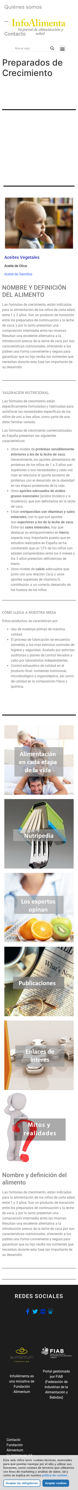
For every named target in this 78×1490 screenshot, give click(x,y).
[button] (62, 48)
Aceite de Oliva (15, 266)
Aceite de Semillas (18, 274)
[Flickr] (43, 1311)
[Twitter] (35, 1311)
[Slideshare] (50, 1311)
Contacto (15, 34)
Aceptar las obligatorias (22, 1483)
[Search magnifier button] (52, 48)
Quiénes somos (23, 6)
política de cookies (54, 1475)
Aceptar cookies (56, 1483)
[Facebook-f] (27, 1311)
